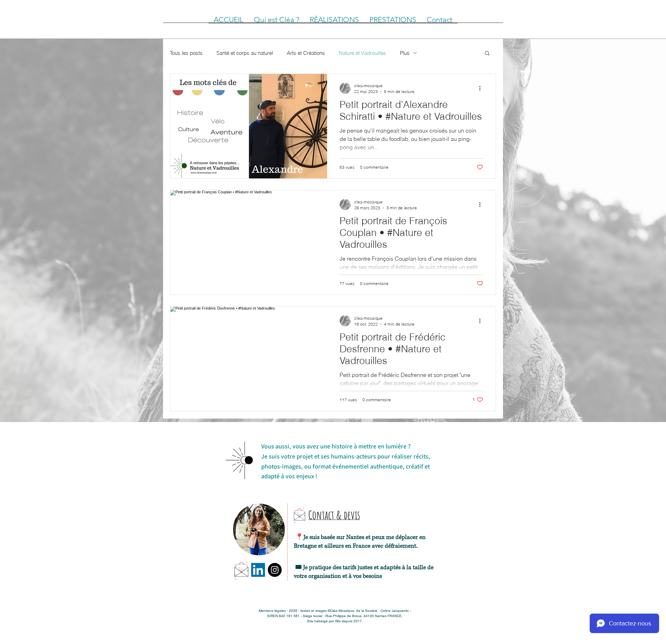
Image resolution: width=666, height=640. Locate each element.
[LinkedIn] (258, 570)
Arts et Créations (306, 53)
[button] (487, 53)
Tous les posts (186, 53)
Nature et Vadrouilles (362, 53)
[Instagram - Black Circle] (275, 570)
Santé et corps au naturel (244, 53)
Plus (405, 53)
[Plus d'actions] (482, 88)
